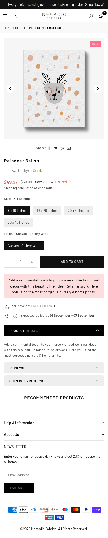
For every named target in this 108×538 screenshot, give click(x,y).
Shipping (10, 188)
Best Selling (24, 27)
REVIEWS (16, 368)
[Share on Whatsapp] (62, 148)
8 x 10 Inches (17, 210)
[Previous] (10, 89)
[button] (100, 16)
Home (8, 27)
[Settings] (91, 16)
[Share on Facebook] (49, 148)
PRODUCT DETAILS (24, 331)
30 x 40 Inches (18, 222)
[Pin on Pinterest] (56, 148)
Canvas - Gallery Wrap (24, 246)
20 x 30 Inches (78, 210)
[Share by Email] (69, 148)
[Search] (14, 16)
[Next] (97, 89)
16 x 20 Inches (47, 210)
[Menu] (5, 16)
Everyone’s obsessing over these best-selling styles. (54, 5)
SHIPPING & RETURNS (26, 381)
